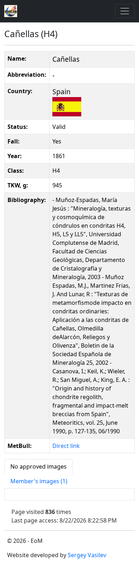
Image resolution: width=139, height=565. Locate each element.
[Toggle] (125, 11)
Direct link (66, 446)
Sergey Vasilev (87, 555)
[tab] (38, 466)
